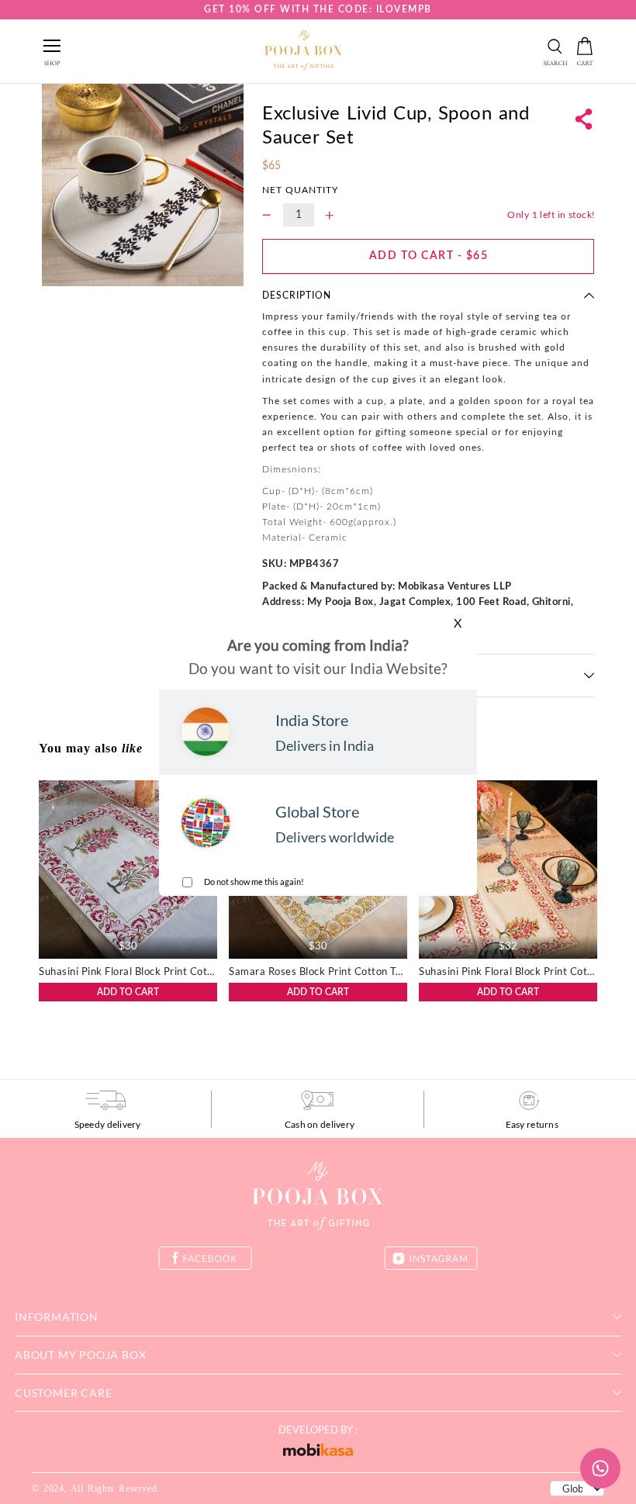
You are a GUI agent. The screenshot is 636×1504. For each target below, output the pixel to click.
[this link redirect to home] (303, 51)
